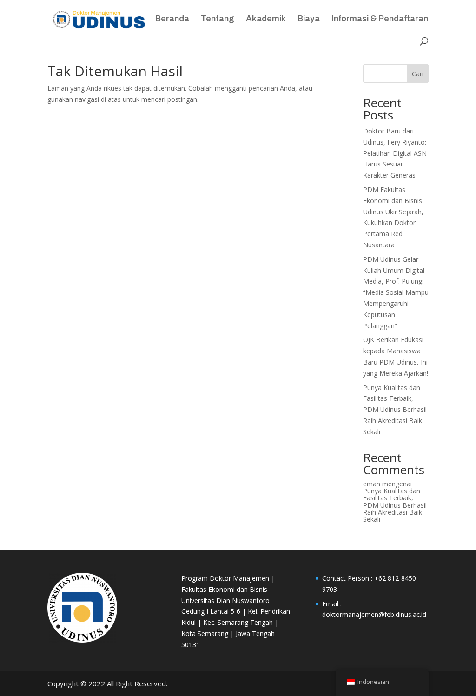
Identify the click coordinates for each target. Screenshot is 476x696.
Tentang (217, 19)
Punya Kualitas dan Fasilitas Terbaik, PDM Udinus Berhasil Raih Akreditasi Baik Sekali (395, 409)
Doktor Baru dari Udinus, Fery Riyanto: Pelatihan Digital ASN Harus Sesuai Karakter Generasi (395, 152)
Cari (417, 73)
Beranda (172, 19)
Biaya (309, 19)
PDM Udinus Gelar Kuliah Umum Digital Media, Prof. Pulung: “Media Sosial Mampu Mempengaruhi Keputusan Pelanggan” (396, 292)
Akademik (266, 19)
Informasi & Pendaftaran (379, 19)
